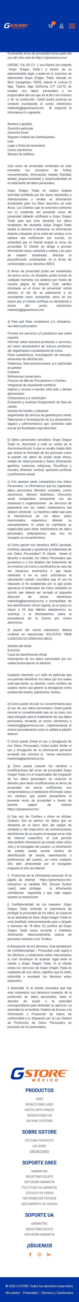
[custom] (30, 1254)
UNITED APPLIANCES (39, 1110)
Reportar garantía (39, 1182)
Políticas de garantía (39, 1187)
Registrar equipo (39, 1176)
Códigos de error (39, 1193)
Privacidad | (31, 1293)
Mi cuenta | (13, 1293)
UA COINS (39, 1146)
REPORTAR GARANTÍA (39, 1234)
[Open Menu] (72, 26)
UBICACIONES (39, 1151)
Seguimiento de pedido (39, 1204)
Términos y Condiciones (57, 1293)
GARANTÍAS (39, 1223)
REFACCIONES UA (39, 1115)
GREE (39, 1099)
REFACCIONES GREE (39, 1104)
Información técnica (39, 1198)
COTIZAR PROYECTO (39, 1140)
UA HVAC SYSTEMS (39, 1121)
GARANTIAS (39, 1171)
